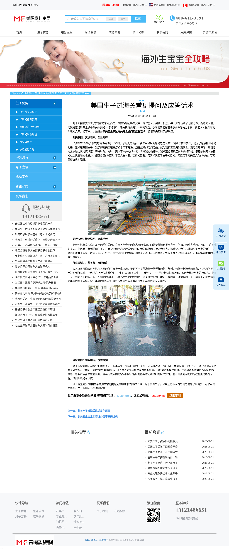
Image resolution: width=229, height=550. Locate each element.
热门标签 (62, 503)
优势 (111, 19)
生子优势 (43, 32)
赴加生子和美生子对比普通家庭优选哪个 (37, 304)
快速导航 (21, 503)
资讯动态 (138, 32)
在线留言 (120, 511)
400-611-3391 (190, 18)
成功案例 (114, 32)
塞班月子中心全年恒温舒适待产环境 (35, 309)
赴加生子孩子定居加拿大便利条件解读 (36, 325)
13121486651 (124, 395)
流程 (123, 19)
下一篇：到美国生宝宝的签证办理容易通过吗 (93, 416)
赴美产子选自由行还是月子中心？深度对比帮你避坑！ (45, 245)
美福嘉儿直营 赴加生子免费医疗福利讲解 (38, 293)
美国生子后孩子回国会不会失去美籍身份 (37, 229)
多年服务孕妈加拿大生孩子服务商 (34, 261)
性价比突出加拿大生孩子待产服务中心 (36, 272)
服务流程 (66, 32)
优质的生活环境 (28, 134)
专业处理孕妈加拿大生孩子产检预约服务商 (39, 256)
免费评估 (186, 32)
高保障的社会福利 (30, 127)
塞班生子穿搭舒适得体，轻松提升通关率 (37, 239)
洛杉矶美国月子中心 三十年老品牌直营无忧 (39, 277)
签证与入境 (41, 93)
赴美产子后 (63, 511)
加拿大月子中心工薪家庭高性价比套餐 (36, 315)
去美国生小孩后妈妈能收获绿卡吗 (34, 223)
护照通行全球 (27, 149)
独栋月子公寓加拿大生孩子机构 (32, 266)
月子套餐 (90, 32)
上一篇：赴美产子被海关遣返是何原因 (89, 410)
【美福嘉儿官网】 (110, 5)
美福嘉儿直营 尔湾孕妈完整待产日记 (35, 282)
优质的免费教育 (28, 119)
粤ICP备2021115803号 (96, 540)
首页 (19, 32)
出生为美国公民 (28, 112)
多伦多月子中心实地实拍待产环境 (34, 320)
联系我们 (162, 32)
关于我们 (102, 511)
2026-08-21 (208, 441)
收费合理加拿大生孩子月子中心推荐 (35, 250)
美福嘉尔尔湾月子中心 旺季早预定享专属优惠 (40, 288)
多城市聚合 (210, 32)
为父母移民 (26, 142)
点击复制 (175, 395)
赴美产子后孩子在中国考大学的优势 (35, 234)
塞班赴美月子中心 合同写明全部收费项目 (38, 298)
